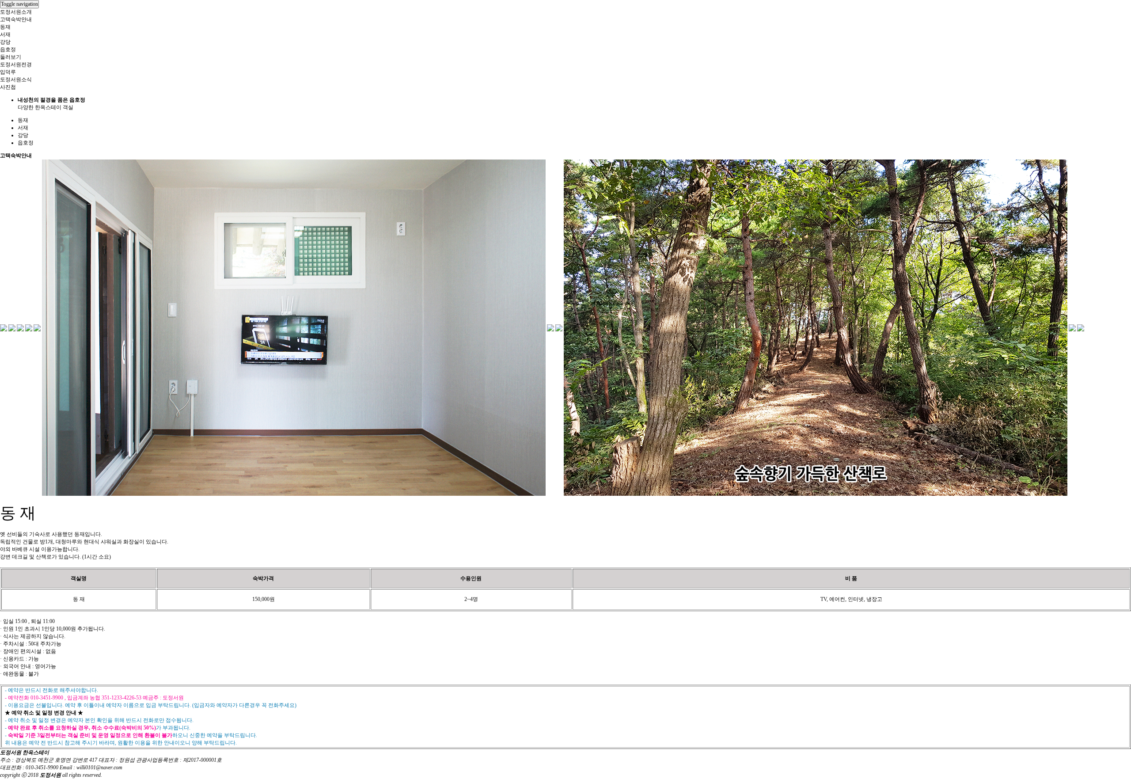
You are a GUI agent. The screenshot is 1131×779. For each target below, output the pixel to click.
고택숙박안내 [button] (16, 19)
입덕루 (8, 72)
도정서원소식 (16, 79)
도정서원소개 (16, 12)
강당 (5, 42)
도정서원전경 (16, 64)
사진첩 (8, 87)
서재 (5, 34)
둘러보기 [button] (10, 57)
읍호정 (8, 49)
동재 (5, 27)
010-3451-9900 (42, 767)
